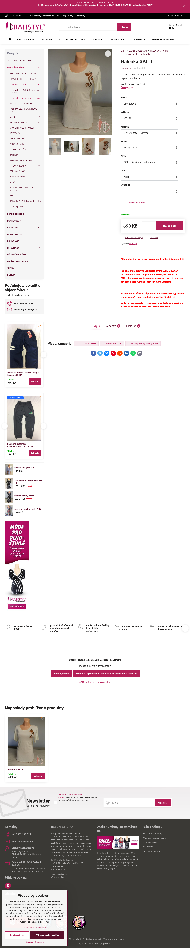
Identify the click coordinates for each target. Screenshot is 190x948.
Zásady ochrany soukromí (114, 939)
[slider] (140, 68)
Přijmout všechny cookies (47, 935)
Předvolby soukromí (92, 939)
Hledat (124, 26)
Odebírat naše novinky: (38, 805)
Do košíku (169, 226)
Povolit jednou (61, 673)
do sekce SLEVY (145, 5)
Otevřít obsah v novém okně (96, 681)
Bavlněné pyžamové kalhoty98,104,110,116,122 (20, 445)
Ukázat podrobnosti (35, 941)
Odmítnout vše (17, 935)
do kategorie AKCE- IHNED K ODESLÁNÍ (115, 5)
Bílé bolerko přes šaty (24, 467)
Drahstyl (133, 243)
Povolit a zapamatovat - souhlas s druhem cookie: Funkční (106, 673)
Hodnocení (126, 67)
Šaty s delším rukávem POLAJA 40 (28, 481)
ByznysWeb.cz (105, 943)
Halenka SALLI (16, 769)
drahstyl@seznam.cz (21, 851)
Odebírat (162, 802)
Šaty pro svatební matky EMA (27, 509)
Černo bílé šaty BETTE (24, 495)
